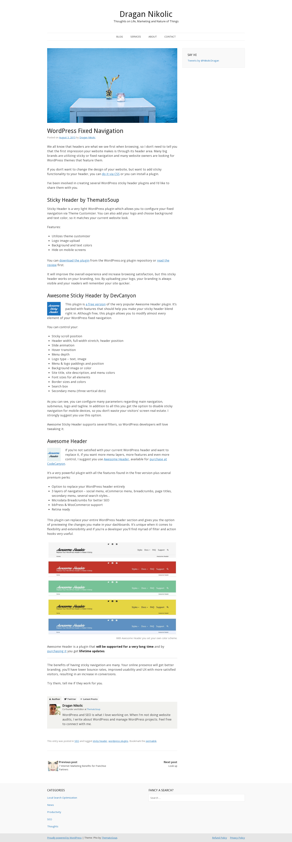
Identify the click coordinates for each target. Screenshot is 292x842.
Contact (170, 36)
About (153, 36)
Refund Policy (219, 837)
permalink (151, 741)
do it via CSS (111, 174)
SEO (77, 741)
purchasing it (57, 651)
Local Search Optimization (62, 797)
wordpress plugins (118, 741)
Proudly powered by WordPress (64, 837)
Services (135, 36)
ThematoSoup (109, 837)
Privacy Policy (237, 837)
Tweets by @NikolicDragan (203, 60)
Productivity (54, 812)
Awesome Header (116, 459)
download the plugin (74, 260)
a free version (96, 304)
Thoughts (52, 826)
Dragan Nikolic (146, 14)
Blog (119, 36)
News (50, 805)
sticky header (100, 741)
